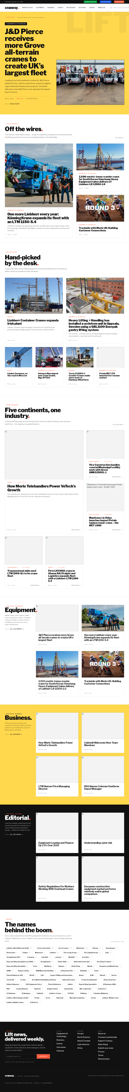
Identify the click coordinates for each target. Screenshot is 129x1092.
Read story (14, 104)
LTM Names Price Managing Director (54, 787)
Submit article (90, 2)
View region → (76, 529)
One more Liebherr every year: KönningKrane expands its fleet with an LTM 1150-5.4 (38, 218)
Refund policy (104, 1059)
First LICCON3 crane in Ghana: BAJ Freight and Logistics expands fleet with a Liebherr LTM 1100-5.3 (63, 575)
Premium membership (107, 1037)
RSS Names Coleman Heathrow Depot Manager (101, 787)
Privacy (101, 1052)
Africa (56, 567)
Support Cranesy (105, 1041)
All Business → (16, 734)
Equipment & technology (16, 23)
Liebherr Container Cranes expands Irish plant (33, 321)
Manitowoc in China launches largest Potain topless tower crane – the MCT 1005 (104, 521)
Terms (100, 1055)
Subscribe (119, 2)
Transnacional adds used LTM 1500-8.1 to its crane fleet (22, 573)
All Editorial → (16, 834)
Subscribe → (43, 1056)
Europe (92, 7)
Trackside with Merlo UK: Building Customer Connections (98, 229)
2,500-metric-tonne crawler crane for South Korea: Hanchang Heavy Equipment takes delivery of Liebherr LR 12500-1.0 (99, 180)
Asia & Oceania (100, 514)
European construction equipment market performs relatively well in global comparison (100, 890)
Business (51, 7)
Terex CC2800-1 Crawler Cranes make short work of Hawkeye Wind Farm (79, 376)
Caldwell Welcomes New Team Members (101, 744)
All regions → (118, 424)
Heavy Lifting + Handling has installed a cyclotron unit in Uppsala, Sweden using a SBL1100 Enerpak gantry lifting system (94, 325)
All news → (119, 138)
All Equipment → (17, 629)
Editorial (82, 7)
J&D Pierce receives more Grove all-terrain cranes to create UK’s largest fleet (26, 52)
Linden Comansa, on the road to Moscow (17, 374)
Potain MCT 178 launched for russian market (109, 375)
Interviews (71, 7)
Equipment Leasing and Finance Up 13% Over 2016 (56, 844)
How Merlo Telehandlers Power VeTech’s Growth (41, 488)
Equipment (40, 7)
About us (102, 1033)
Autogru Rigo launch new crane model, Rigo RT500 (48, 375)
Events (60, 7)
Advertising (105, 2)
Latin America (18, 567)
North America (100, 461)
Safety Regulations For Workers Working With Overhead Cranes (56, 887)
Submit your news (105, 1048)
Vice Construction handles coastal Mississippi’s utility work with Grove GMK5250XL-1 (104, 468)
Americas (101, 7)
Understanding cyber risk (98, 842)
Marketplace (27, 7)
